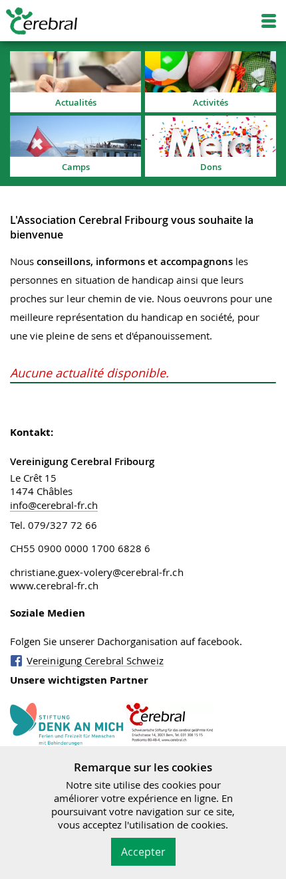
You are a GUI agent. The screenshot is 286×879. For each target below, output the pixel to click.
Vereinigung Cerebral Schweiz (95, 660)
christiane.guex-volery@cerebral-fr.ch (97, 572)
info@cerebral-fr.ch (54, 505)
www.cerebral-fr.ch (54, 585)
